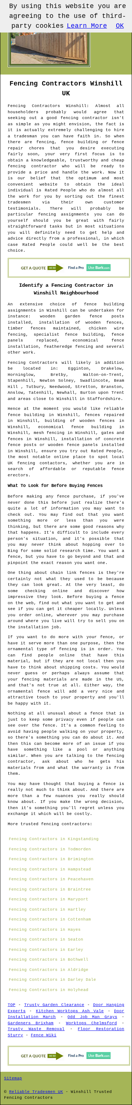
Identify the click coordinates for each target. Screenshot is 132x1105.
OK (120, 26)
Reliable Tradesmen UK (36, 1092)
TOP (11, 1005)
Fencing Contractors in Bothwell (48, 959)
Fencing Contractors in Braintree (50, 889)
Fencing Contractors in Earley (46, 950)
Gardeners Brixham (31, 1023)
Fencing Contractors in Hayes (45, 929)
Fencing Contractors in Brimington (51, 859)
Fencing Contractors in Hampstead (50, 869)
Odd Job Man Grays (92, 1017)
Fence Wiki (43, 1035)
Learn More (87, 26)
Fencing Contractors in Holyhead (48, 990)
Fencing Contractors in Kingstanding (54, 839)
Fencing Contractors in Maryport (48, 899)
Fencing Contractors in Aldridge (48, 970)
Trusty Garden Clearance (54, 1005)
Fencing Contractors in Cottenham (50, 919)
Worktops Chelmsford (91, 1023)
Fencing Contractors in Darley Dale (52, 980)
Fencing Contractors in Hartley (47, 909)
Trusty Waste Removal (36, 1029)
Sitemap (13, 1078)
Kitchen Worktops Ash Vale (70, 1011)
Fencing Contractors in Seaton (46, 939)
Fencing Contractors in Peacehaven (51, 879)
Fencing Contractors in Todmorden (50, 849)
